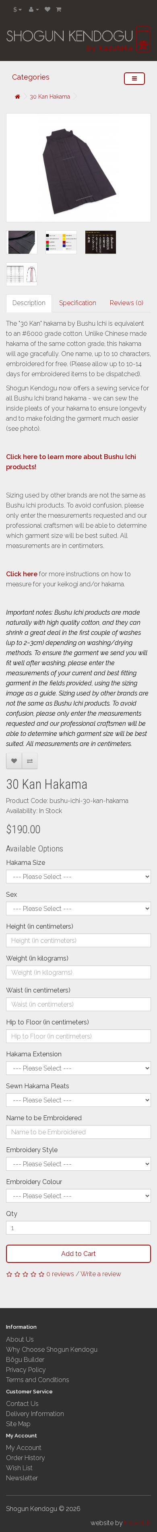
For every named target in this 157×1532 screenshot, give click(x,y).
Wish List (19, 1468)
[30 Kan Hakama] (78, 168)
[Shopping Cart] (58, 9)
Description (28, 303)
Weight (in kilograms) (37, 958)
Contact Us (22, 1404)
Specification (77, 303)
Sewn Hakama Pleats (37, 1086)
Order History (25, 1458)
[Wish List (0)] (47, 9)
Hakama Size (25, 862)
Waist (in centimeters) (38, 990)
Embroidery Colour (34, 1182)
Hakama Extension (34, 1054)
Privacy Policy (26, 1370)
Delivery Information (35, 1414)
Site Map (18, 1424)
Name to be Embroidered (44, 1118)
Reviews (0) (126, 303)
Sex (11, 894)
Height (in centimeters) (39, 926)
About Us (20, 1339)
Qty (11, 1214)
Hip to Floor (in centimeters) (47, 1022)
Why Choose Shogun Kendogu (51, 1349)
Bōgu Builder (25, 1359)
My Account (23, 1448)
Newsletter (22, 1478)
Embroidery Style (32, 1150)
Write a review (101, 1274)
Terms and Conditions (37, 1380)
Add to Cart (78, 1254)
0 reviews (60, 1274)
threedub (137, 1523)
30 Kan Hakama (50, 96)
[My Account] (34, 9)
